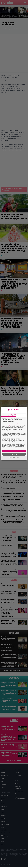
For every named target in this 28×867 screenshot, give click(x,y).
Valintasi (21, 415)
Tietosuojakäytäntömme (14, 457)
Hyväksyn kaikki (14, 451)
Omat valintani (14, 454)
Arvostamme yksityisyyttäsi (9, 414)
